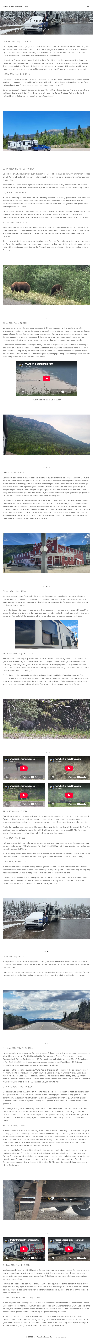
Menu (88, 5)
